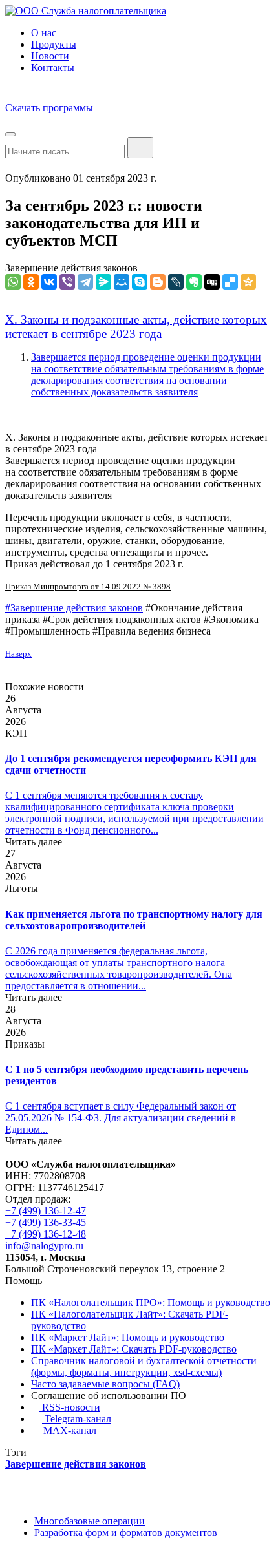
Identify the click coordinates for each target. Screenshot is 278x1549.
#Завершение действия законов (74, 607)
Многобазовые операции (89, 1520)
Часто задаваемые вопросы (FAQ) (105, 1383)
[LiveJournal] (176, 282)
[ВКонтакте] (49, 282)
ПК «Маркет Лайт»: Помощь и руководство (127, 1337)
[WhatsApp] (13, 282)
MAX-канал (68, 1430)
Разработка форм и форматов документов (125, 1532)
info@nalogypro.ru (44, 1245)
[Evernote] (194, 282)
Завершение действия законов (71, 267)
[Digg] (212, 282)
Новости (50, 55)
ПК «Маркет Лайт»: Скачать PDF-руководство (134, 1349)
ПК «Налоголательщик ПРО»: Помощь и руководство (150, 1302)
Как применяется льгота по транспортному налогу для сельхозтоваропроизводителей (133, 920)
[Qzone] (248, 282)
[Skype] (139, 282)
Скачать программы (49, 107)
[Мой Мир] (121, 282)
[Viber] (67, 282)
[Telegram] (85, 282)
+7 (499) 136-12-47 (45, 1210)
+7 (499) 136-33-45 (45, 1222)
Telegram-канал (76, 1418)
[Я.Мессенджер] (103, 282)
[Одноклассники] (31, 282)
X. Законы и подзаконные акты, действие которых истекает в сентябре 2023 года (136, 327)
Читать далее (33, 841)
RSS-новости (69, 1407)
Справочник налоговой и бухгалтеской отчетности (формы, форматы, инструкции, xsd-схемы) (144, 1366)
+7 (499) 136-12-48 (45, 1233)
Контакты (52, 67)
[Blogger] (158, 282)
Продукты (53, 44)
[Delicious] (230, 282)
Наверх (18, 654)
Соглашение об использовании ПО (108, 1395)
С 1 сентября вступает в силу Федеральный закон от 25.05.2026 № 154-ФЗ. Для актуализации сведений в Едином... (120, 1118)
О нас (43, 32)
